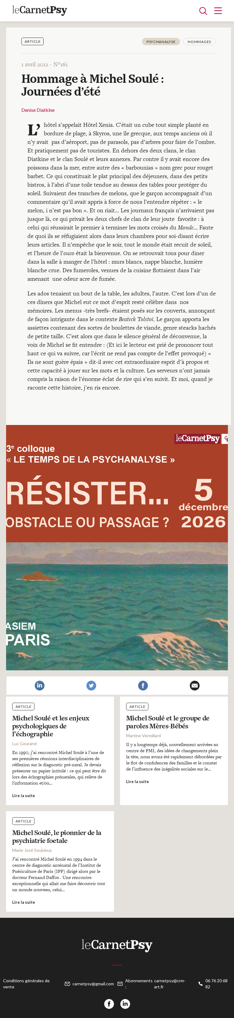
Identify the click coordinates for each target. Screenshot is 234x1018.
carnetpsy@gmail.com (93, 983)
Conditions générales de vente (26, 983)
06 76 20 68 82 (216, 983)
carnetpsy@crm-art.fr (170, 983)
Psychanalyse (161, 41)
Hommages (199, 41)
